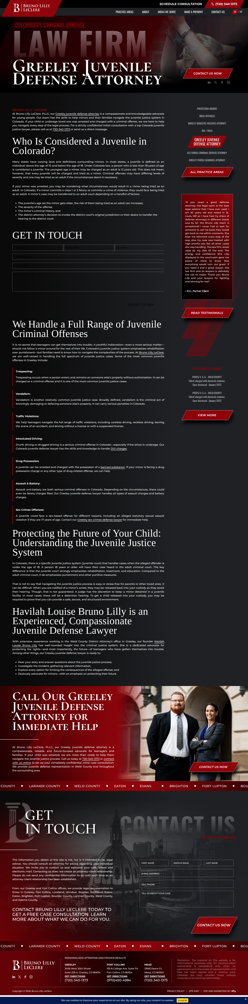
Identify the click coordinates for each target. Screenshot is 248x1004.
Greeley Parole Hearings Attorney (207, 160)
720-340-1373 (61, 129)
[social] (209, 83)
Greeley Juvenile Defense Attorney (207, 141)
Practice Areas (124, 12)
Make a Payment (193, 12)
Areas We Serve (167, 12)
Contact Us (218, 12)
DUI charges (119, 448)
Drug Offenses (207, 116)
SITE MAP (194, 991)
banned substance (113, 467)
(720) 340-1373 (226, 4)
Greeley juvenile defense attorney (77, 113)
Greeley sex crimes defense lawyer (99, 519)
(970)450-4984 (119, 980)
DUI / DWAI (207, 130)
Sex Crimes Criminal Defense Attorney (207, 153)
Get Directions (75, 976)
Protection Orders (207, 109)
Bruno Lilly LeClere (151, 352)
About (145, 12)
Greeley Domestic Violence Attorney (207, 123)
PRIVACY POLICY (175, 991)
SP (241, 11)
